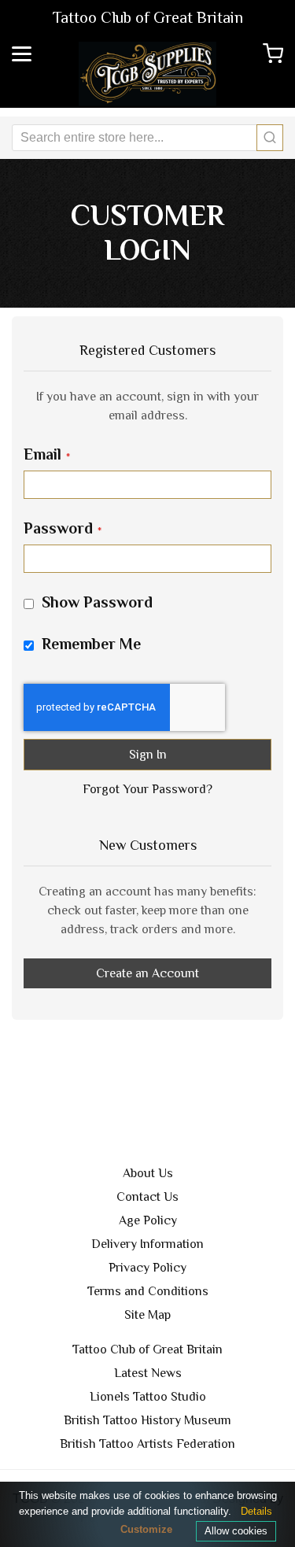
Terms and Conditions (147, 1291)
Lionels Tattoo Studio (148, 1397)
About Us (148, 1173)
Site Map (147, 1315)
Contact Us (147, 1197)
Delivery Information (147, 1244)
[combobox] (147, 137)
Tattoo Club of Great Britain (147, 1349)
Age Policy (148, 1220)
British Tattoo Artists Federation (147, 1444)
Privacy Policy (147, 1268)
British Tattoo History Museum (147, 1420)
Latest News (148, 1373)
